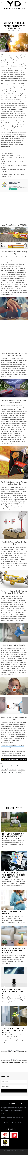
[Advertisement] (14, 16)
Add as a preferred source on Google (15, 759)
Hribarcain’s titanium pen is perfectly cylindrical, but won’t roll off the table (14, 1051)
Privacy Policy (19, 1117)
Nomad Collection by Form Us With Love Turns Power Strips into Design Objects (13, 951)
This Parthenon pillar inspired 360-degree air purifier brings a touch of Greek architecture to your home (14, 1060)
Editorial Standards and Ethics (8, 1117)
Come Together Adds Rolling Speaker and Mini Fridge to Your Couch (12, 991)
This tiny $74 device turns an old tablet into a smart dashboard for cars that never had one (14, 875)
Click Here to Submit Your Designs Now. (12, 174)
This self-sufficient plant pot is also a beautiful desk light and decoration (13, 1030)
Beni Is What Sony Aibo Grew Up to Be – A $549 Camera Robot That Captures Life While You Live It (13, 836)
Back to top (13, 1152)
